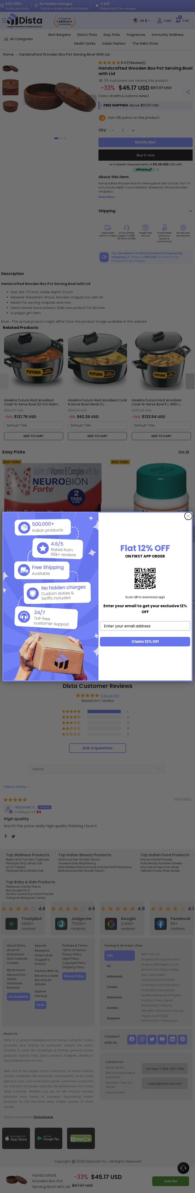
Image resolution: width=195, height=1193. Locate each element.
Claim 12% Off (145, 641)
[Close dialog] (188, 516)
